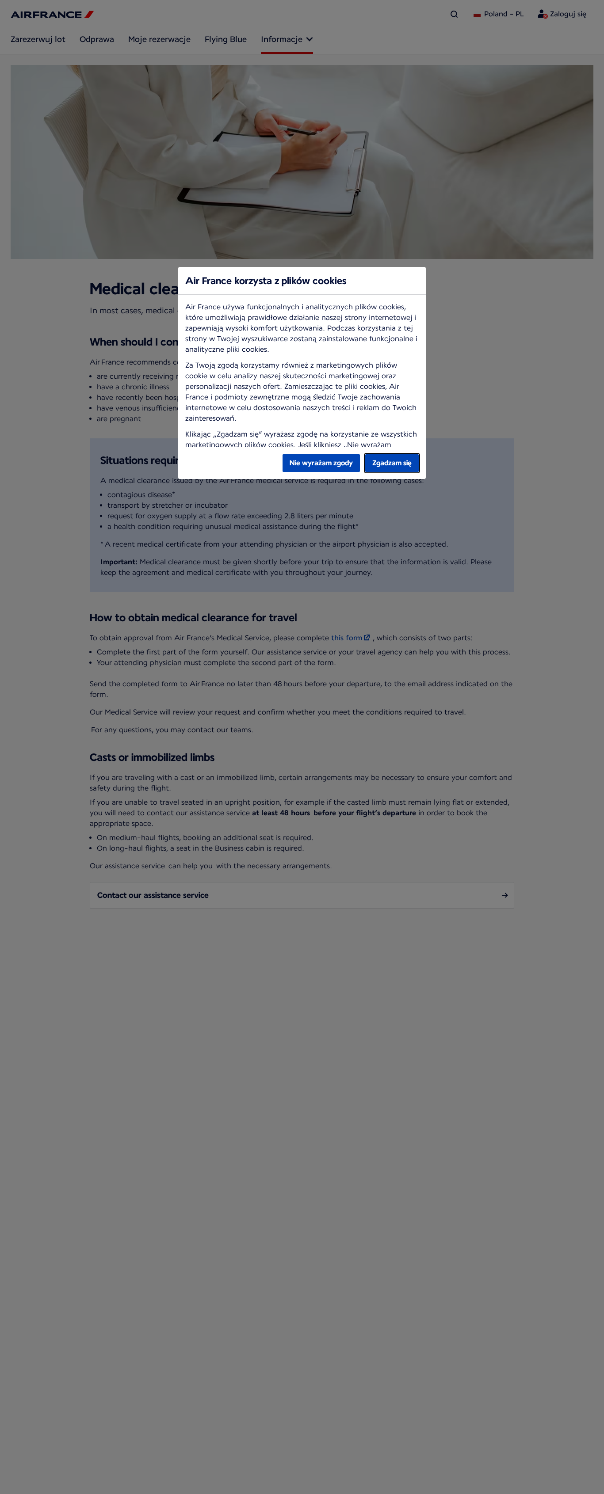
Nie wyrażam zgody (321, 463)
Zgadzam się (392, 463)
